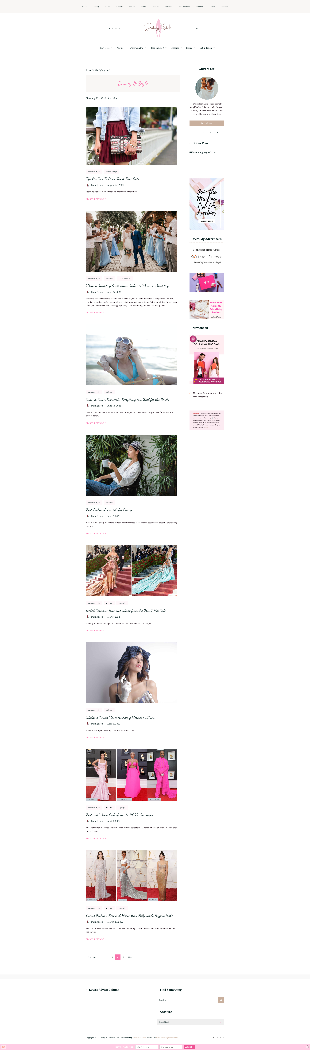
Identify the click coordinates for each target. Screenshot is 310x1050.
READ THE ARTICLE (95, 199)
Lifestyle (155, 7)
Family (132, 7)
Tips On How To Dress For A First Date (112, 179)
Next (130, 957)
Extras (189, 48)
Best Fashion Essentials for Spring (109, 510)
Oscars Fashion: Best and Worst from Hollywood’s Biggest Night (129, 915)
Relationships (184, 7)
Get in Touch (206, 48)
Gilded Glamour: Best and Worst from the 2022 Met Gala (126, 610)
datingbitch (97, 185)
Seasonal (199, 7)
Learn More (206, 123)
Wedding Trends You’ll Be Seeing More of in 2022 (120, 717)
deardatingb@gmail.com (204, 152)
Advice (84, 7)
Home (143, 7)
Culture (119, 7)
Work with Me (136, 48)
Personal (168, 7)
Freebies (175, 48)
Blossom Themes (139, 1038)
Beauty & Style (94, 171)
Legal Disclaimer (171, 1038)
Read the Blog (157, 48)
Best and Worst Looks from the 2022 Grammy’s (119, 815)
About (120, 48)
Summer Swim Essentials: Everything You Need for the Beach (127, 399)
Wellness (224, 7)
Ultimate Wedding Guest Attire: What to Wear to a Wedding (127, 286)
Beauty (96, 7)
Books (107, 7)
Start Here (104, 48)
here (206, 427)
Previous (92, 957)
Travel (212, 7)
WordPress (160, 1038)
